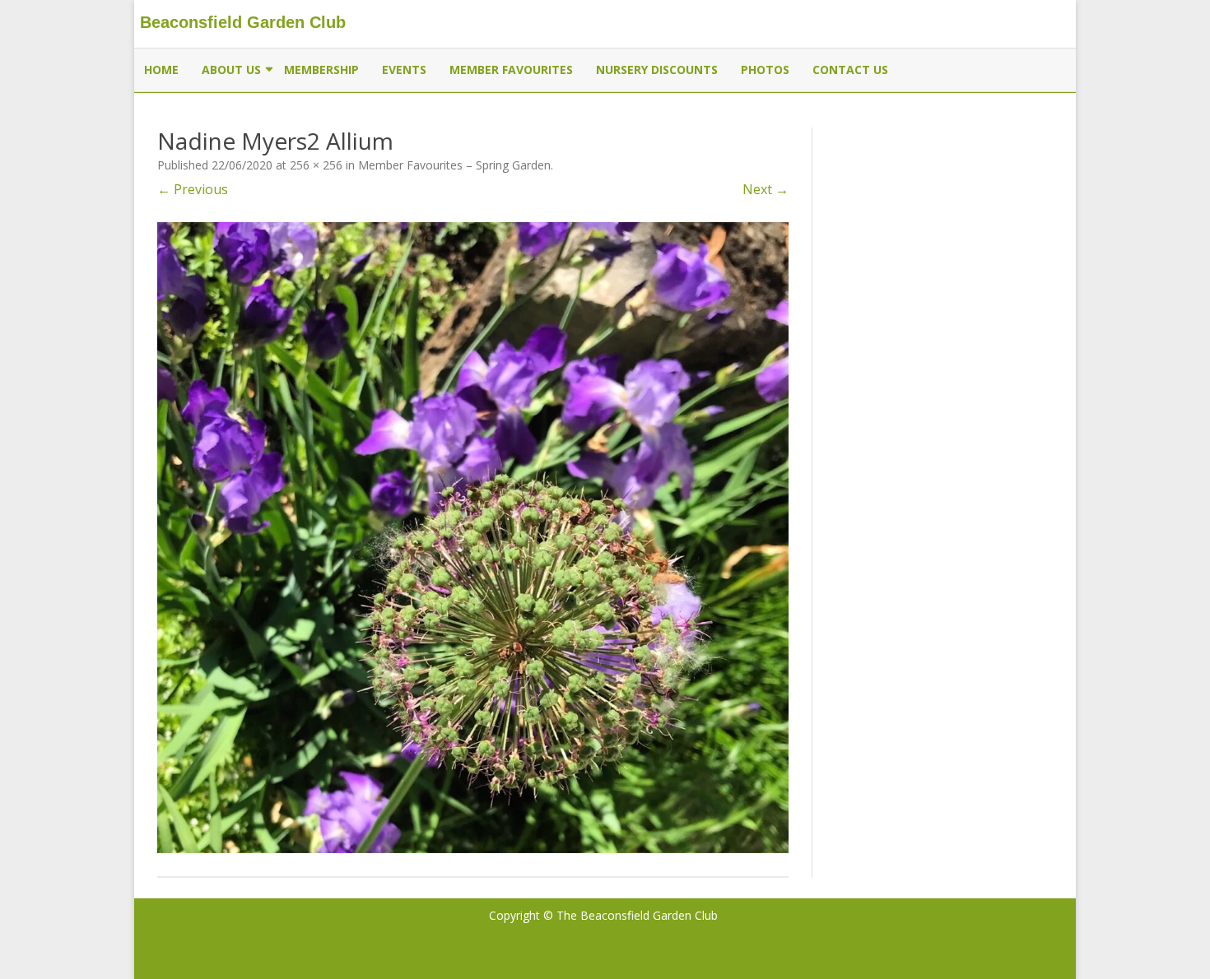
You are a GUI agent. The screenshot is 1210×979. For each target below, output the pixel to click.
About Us (231, 69)
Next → (765, 189)
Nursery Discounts (657, 69)
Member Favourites (511, 69)
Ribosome (890, 915)
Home (161, 69)
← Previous (192, 189)
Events (404, 69)
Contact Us (850, 69)
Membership (321, 69)
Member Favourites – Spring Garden (454, 165)
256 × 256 (316, 165)
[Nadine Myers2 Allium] (473, 537)
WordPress (1018, 938)
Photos (765, 69)
